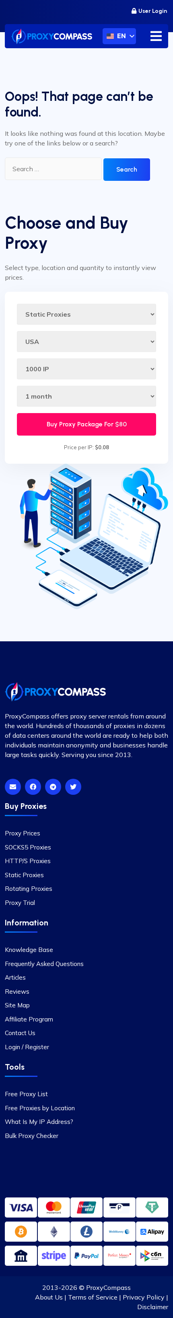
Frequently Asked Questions (44, 964)
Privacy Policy (144, 1297)
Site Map (17, 1005)
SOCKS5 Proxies (28, 847)
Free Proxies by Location (40, 1108)
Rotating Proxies (28, 888)
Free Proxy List (26, 1094)
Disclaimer (152, 1307)
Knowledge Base (29, 950)
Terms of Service (92, 1297)
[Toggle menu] (156, 36)
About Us (49, 1297)
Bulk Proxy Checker (31, 1136)
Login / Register (27, 1047)
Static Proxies (24, 875)
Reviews (17, 991)
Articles (15, 977)
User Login (152, 11)
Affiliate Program (29, 1019)
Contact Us (20, 1033)
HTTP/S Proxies (28, 861)
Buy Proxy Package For (87, 424)
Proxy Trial (20, 903)
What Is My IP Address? (39, 1122)
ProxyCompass (108, 1287)
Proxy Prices (22, 833)
